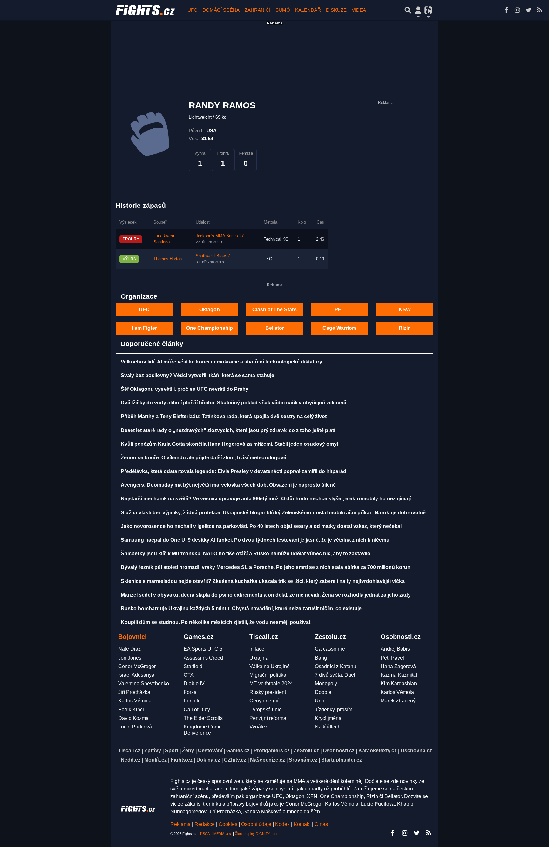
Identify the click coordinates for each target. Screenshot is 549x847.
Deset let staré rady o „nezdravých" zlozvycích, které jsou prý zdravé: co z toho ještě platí (228, 430)
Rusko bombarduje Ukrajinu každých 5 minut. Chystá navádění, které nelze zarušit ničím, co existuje (241, 608)
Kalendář (308, 10)
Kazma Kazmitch (400, 675)
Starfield (193, 666)
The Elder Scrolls (203, 718)
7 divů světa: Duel (335, 675)
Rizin (405, 328)
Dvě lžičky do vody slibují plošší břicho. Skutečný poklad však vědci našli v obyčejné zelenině (233, 402)
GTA (189, 675)
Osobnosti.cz (339, 750)
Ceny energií (263, 700)
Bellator (274, 328)
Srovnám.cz (303, 759)
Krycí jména (328, 718)
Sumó (282, 10)
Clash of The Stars (274, 309)
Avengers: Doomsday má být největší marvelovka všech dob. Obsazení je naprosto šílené (228, 485)
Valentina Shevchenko (143, 683)
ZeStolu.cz (306, 750)
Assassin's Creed (203, 658)
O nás (321, 824)
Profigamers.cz (272, 750)
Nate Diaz (129, 649)
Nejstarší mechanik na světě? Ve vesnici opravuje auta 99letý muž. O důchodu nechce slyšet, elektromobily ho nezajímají (266, 498)
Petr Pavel (392, 658)
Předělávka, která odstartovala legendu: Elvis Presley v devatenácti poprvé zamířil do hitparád (233, 471)
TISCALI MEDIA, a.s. (216, 834)
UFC (192, 10)
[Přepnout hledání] (408, 10)
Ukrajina (258, 658)
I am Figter (144, 328)
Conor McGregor (137, 666)
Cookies (228, 824)
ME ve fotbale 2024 (271, 683)
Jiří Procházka (134, 692)
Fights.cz (182, 759)
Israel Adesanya (136, 675)
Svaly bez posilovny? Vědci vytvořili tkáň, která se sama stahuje (197, 375)
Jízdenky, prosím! (334, 709)
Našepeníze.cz (267, 759)
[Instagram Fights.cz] (517, 10)
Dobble (323, 692)
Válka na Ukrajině (269, 666)
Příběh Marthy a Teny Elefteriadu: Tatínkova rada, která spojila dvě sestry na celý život (224, 416)
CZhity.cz (235, 759)
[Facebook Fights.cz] (506, 10)
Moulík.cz (155, 759)
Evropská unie (265, 709)
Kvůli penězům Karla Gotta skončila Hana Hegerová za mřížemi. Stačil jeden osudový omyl (229, 444)
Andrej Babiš (395, 649)
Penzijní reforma (267, 718)
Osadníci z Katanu (335, 666)
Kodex (283, 824)
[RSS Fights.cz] (539, 10)
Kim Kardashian (399, 683)
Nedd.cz (130, 759)
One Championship (209, 328)
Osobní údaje (256, 824)
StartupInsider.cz (341, 759)
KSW (405, 309)
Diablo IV (194, 683)
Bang (321, 658)
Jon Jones (129, 658)
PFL (339, 309)
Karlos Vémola (135, 700)
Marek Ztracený (398, 700)
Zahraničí (257, 10)
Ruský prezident (267, 692)
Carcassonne (330, 649)
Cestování (210, 750)
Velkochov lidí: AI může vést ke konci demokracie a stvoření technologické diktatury (221, 361)
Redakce (204, 824)
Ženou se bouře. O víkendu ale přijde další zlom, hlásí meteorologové (203, 457)
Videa (359, 10)
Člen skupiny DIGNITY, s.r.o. (257, 834)
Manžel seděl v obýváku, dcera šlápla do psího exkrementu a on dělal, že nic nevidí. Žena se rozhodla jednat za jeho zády (266, 595)
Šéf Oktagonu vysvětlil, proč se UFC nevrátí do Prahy (184, 389)
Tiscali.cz (129, 750)
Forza (190, 692)
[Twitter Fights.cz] (528, 10)
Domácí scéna (221, 10)
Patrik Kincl (131, 709)
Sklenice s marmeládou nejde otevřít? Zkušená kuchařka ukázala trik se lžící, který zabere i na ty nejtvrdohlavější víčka (263, 581)
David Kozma (133, 718)
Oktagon (209, 309)
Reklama (180, 824)
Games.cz (238, 750)
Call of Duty (197, 709)
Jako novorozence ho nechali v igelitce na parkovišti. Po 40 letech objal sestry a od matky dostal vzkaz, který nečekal (261, 526)
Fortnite (192, 700)
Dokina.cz (208, 759)
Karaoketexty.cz (377, 750)
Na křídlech (328, 726)
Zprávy (152, 750)
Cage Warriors (339, 328)
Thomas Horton (167, 259)
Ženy (188, 750)
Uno (319, 700)
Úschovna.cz (416, 750)
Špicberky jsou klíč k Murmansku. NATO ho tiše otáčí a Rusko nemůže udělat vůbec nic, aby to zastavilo (245, 553)
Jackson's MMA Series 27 (220, 236)
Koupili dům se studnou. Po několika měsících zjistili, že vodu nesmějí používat (215, 622)
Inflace (256, 649)
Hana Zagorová (398, 666)
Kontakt (303, 824)
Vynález (258, 726)
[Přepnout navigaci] (418, 10)
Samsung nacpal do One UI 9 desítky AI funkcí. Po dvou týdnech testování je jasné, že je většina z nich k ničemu (255, 540)
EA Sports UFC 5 (203, 649)
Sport (171, 750)
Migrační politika (267, 675)
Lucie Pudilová (135, 726)
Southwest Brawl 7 (213, 256)
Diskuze (336, 10)
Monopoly (326, 683)
